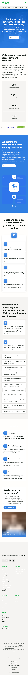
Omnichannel (18, 573)
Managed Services (6, 628)
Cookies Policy (14, 668)
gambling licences (21, 654)
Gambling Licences (6, 579)
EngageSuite (4, 604)
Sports (3, 600)
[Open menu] (25, 2)
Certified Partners (6, 587)
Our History (4, 575)
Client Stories (5, 573)
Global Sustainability (6, 585)
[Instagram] (10, 560)
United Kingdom (5, 617)
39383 (20, 650)
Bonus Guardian (5, 606)
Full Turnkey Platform (20, 569)
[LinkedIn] (3, 560)
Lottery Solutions (19, 571)
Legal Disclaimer (14, 672)
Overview (4, 7)
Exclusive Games (19, 600)
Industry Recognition (6, 581)
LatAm (3, 621)
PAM (9, 7)
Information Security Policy (14, 670)
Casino (3, 602)
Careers (3, 577)
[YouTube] (6, 560)
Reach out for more (8, 166)
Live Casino (17, 602)
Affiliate (3, 608)
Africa (3, 619)
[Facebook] (13, 560)
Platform (4, 598)
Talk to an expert (10, 507)
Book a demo (14, 38)
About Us (4, 569)
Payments (15, 7)
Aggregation (17, 598)
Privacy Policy (14, 666)
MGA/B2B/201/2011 (9, 653)
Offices (3, 583)
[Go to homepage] (5, 2)
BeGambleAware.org (15, 663)
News (3, 571)
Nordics (3, 615)
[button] (20, 533)
